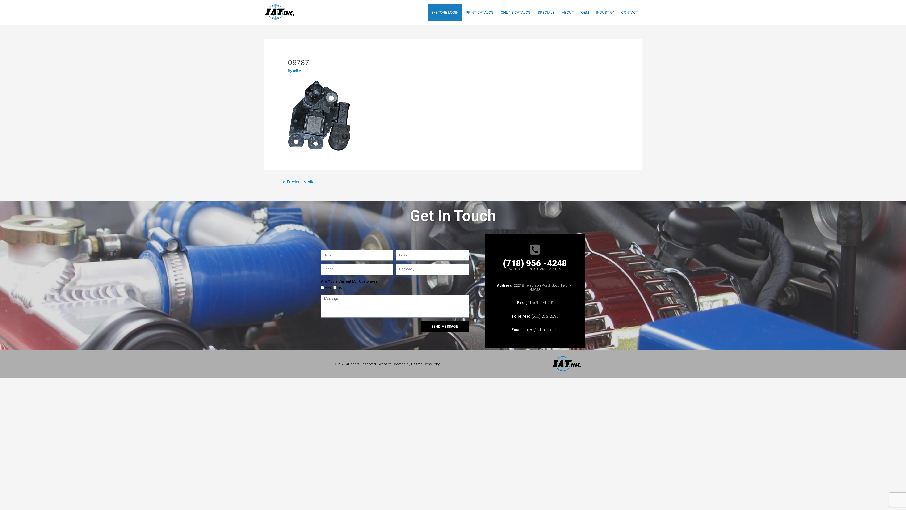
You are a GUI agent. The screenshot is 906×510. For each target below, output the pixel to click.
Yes (328, 288)
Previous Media (298, 181)
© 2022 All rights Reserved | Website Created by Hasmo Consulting (387, 364)
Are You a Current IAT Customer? (349, 281)
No (339, 288)
